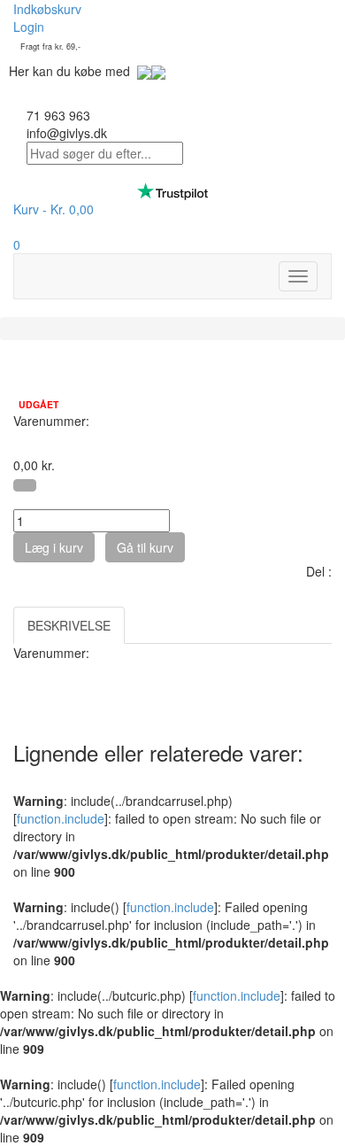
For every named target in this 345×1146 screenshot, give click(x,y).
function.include (60, 818)
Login (28, 26)
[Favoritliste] (24, 485)
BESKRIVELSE (69, 625)
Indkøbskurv (47, 9)
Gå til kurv (145, 547)
